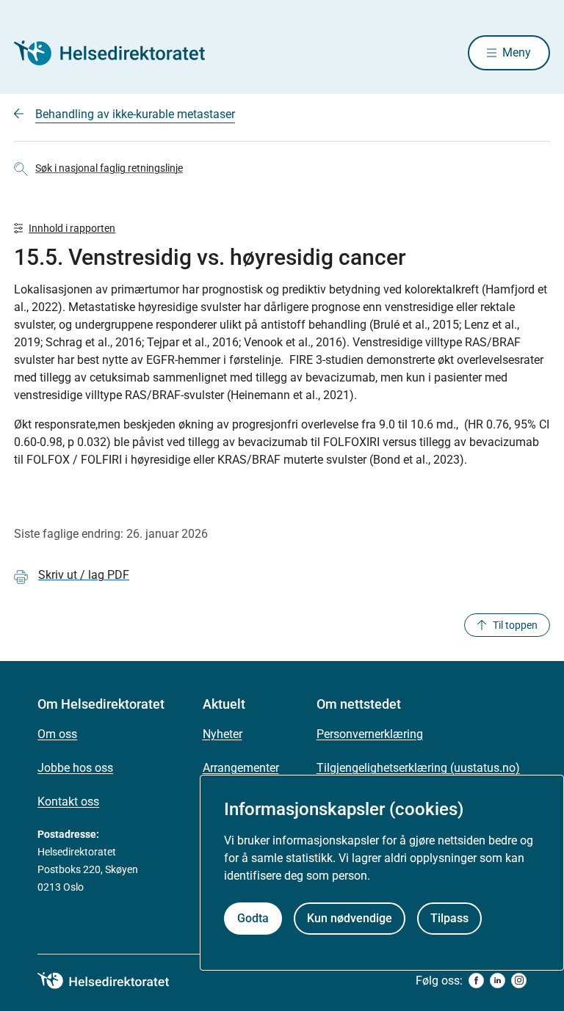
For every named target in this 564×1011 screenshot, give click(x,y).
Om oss (57, 734)
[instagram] (519, 980)
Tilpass (449, 918)
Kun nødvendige (349, 918)
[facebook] (476, 980)
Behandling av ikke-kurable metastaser (135, 114)
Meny (516, 52)
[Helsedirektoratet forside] (119, 52)
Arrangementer (241, 768)
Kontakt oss (68, 802)
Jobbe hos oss (75, 768)
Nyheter (222, 734)
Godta (253, 918)
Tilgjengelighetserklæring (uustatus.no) (418, 768)
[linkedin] (497, 980)
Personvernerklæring (370, 734)
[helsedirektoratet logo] (113, 981)
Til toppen (515, 625)
